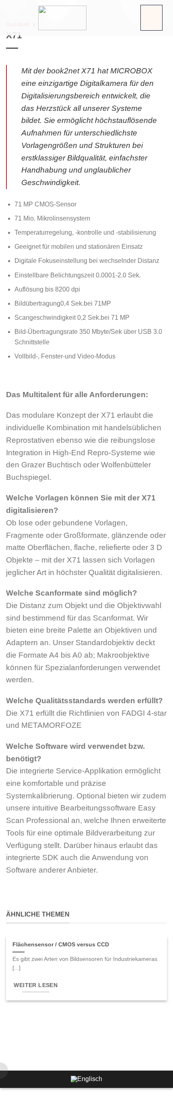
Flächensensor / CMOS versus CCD (60, 945)
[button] (151, 18)
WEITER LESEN (36, 985)
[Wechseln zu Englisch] (86, 1079)
